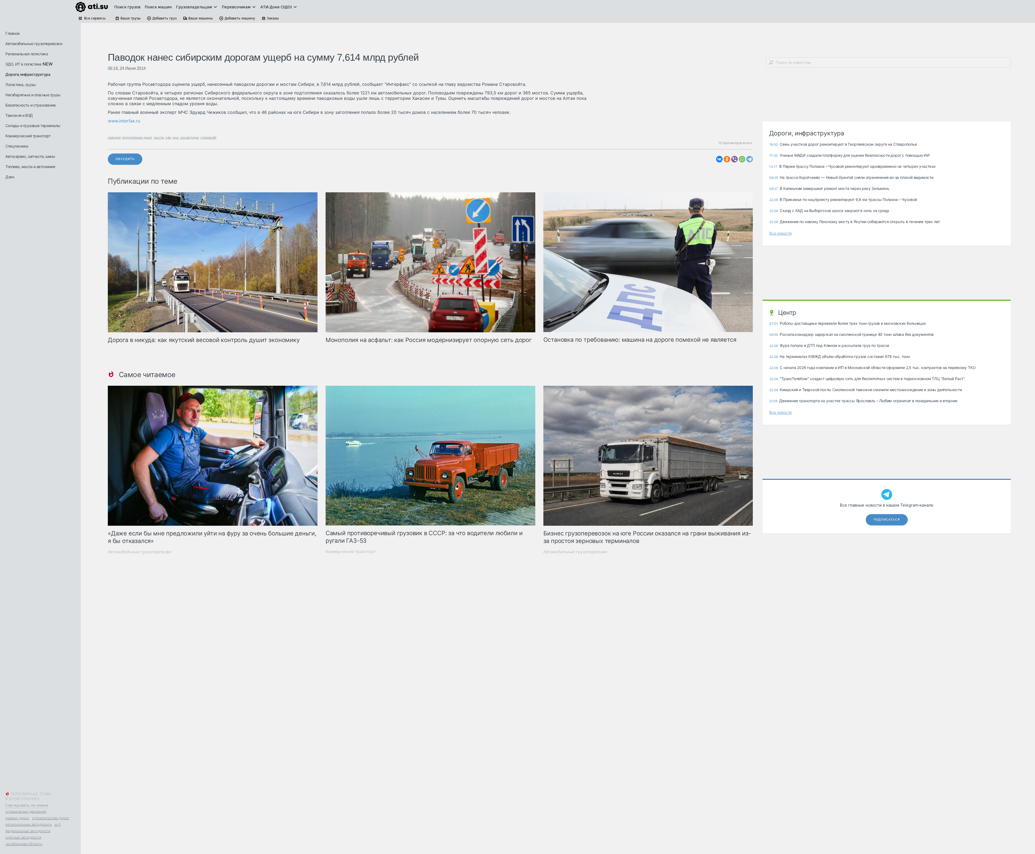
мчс (176, 137)
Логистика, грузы (20, 84)
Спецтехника (16, 146)
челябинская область (23, 844)
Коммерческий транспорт (27, 136)
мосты (159, 137)
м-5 (57, 824)
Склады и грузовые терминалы (32, 125)
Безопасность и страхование (30, 105)
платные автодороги (23, 837)
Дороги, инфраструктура (27, 74)
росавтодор (189, 137)
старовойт (208, 137)
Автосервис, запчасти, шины (30, 156)
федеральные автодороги (27, 831)
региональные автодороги (28, 824)
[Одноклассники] (727, 159)
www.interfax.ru (124, 121)
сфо (168, 137)
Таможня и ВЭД (19, 115)
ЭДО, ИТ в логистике (23, 64)
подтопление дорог (137, 137)
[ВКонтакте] (719, 159)
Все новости (780, 233)
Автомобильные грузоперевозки (33, 43)
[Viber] (734, 159)
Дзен (9, 177)
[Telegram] (749, 159)
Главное (12, 33)
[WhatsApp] (742, 159)
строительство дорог (50, 818)
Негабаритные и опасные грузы (32, 95)
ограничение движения (25, 811)
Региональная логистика (26, 54)
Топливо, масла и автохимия (30, 166)
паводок (114, 137)
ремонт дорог (17, 818)
